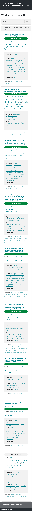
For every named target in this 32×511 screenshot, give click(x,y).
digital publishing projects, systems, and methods (15, 433)
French (16, 182)
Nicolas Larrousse (10, 153)
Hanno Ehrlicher (15, 102)
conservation (10, 218)
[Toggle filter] (26, 21)
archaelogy (16, 217)
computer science (11, 277)
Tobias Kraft (18, 104)
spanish (16, 228)
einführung (9, 123)
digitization (16, 265)
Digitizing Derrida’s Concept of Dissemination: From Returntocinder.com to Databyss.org (14, 404)
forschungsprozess (11, 385)
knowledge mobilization (13, 226)
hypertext (9, 422)
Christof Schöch (9, 100)
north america (15, 437)
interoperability (10, 167)
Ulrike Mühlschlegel (17, 109)
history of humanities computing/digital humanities (16, 65)
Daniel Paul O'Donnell (12, 44)
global (8, 437)
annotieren (14, 383)
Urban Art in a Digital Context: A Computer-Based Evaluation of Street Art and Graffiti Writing (14, 250)
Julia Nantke (14, 465)
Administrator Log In (6, 509)
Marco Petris (8, 372)
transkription (13, 488)
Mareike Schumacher (11, 317)
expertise (9, 165)
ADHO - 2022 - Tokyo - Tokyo (16, 445)
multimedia (20, 334)
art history (18, 224)
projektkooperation (11, 482)
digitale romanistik (11, 116)
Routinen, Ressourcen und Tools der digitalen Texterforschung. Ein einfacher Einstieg (15, 360)
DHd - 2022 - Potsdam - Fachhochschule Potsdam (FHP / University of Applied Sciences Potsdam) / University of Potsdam (15, 496)
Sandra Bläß (8, 460)
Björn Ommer (18, 260)
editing (8, 56)
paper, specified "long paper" (17, 41)
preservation (20, 167)
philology (16, 67)
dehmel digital (17, 472)
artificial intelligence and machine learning (15, 274)
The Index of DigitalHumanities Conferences (12, 5)
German (16, 128)
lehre (22, 123)
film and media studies (13, 282)
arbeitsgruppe (17, 114)
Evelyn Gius (16, 463)
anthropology (15, 223)
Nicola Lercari (14, 212)
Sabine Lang (8, 260)
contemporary (16, 431)
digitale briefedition (11, 474)
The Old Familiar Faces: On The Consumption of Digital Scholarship (15, 35)
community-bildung (16, 122)
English (16, 77)
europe (20, 435)
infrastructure (17, 165)
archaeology (9, 224)
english (8, 64)
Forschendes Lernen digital (12, 452)
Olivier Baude (22, 153)
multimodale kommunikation (14, 336)
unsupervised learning (12, 269)
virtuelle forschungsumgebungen (15, 338)
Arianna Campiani (10, 209)
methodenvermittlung (12, 480)
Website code (5, 504)
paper (11, 314)
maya (17, 220)
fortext (13, 478)
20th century (14, 428)
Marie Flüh (19, 370)
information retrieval (12, 174)
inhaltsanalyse (10, 486)
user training (15, 56)
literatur (8, 387)
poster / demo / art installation (17, 96)
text (7, 488)
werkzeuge (16, 387)
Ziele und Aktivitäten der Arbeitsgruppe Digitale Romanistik (15, 90)
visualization (21, 230)
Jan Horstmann (9, 370)
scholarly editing (11, 73)
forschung (16, 123)
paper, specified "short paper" (17, 206)
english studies (16, 64)
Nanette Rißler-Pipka (11, 107)
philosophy (9, 439)
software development (12, 424)
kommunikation (10, 334)
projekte (8, 125)
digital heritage (20, 218)
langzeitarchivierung (11, 119)
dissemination (17, 54)
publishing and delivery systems (15, 71)
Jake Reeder (8, 415)
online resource (18, 422)
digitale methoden (18, 377)
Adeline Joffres (9, 156)
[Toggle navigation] (28, 4)
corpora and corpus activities (14, 172)
